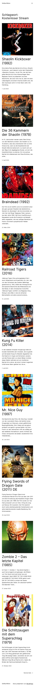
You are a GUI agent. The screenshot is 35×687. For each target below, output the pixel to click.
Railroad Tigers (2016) (14, 271)
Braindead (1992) (16, 202)
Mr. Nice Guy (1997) (12, 412)
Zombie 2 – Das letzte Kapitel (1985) (14, 561)
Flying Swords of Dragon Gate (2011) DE (15, 485)
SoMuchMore (6, 3)
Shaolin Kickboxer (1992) (16, 61)
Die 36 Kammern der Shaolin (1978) (16, 132)
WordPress (29, 684)
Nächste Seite (28, 673)
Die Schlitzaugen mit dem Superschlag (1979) (15, 636)
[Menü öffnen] (32, 3)
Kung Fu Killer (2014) (13, 343)
